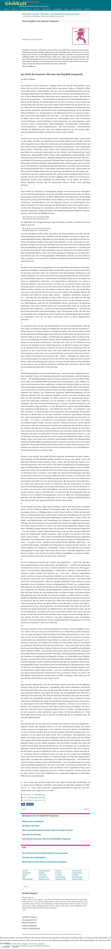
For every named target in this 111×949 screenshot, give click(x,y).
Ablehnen (16, 947)
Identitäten (42, 875)
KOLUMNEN (57, 9)
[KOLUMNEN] (61, 9)
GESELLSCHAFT (25, 9)
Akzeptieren (5, 947)
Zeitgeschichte (77, 873)
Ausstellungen (60, 877)
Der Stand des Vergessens (36, 797)
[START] (8, 9)
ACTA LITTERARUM (76, 9)
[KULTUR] (39, 9)
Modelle (42, 873)
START (6, 9)
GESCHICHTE (46, 9)
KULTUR (36, 9)
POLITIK (14, 9)
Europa (25, 875)
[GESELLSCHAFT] (30, 9)
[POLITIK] (17, 9)
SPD (23, 804)
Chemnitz (30, 804)
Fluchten (59, 873)
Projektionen (43, 877)
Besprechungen (44, 879)
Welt (24, 877)
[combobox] (34, 886)
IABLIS (66, 9)
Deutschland (27, 873)
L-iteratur (59, 875)
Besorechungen (28, 879)
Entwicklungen (77, 877)
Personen (76, 875)
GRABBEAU (87, 9)
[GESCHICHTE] (51, 9)
